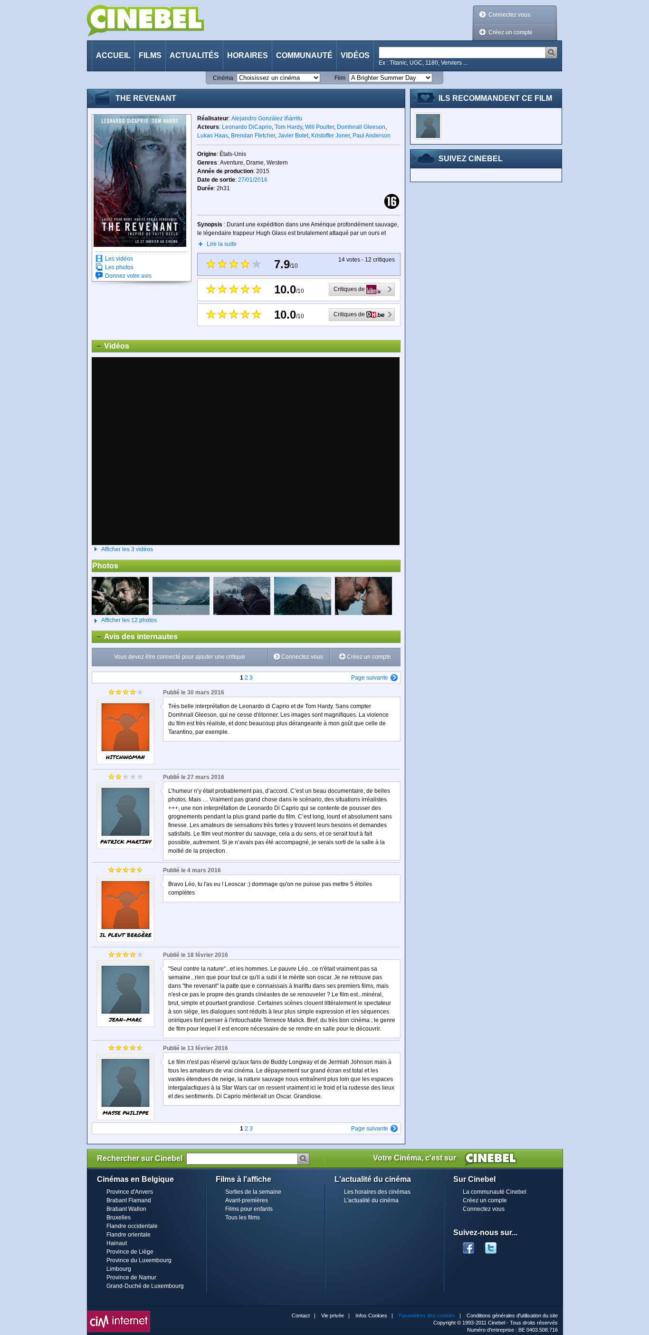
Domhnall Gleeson (361, 127)
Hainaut (116, 1243)
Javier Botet (293, 135)
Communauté (304, 55)
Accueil (113, 55)
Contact (301, 1315)
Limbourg (118, 1269)
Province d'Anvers (129, 1192)
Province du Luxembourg (139, 1260)
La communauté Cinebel (494, 1192)
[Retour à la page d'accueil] (145, 21)
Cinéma (223, 78)
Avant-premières (246, 1200)
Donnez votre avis (128, 276)
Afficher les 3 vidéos (127, 549)
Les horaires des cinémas (377, 1192)
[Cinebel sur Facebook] (468, 1245)
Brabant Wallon (126, 1209)
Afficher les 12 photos (124, 620)
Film (339, 78)
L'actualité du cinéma (371, 1200)
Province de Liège (129, 1251)
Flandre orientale (128, 1234)
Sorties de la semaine (253, 1192)
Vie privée (332, 1315)
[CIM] (118, 1313)
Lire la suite (222, 244)
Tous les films (242, 1217)
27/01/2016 (252, 179)
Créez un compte (510, 32)
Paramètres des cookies (427, 1315)
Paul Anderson (372, 135)
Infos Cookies (371, 1315)
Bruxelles (118, 1217)
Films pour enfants (249, 1209)
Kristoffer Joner (330, 135)
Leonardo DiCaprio (247, 127)
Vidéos (355, 55)
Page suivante (369, 677)
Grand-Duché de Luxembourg (145, 1286)
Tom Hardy (288, 127)
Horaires (247, 55)
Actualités (194, 55)
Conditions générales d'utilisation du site (512, 1315)
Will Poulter (319, 127)
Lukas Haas (212, 135)
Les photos (119, 267)
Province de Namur (131, 1277)
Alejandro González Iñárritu (266, 118)
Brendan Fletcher (253, 135)
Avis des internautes (135, 637)
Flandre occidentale (132, 1226)
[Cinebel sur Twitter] (495, 1245)
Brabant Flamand (128, 1200)
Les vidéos (119, 258)
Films (150, 55)
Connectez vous (509, 14)
